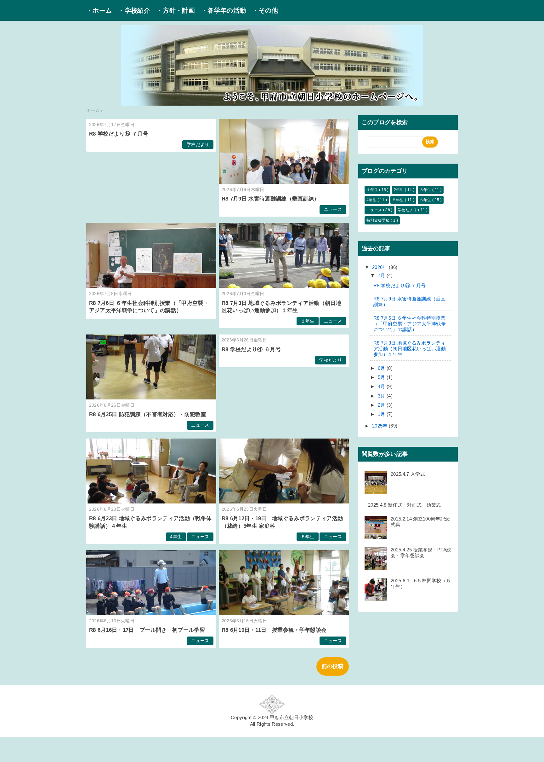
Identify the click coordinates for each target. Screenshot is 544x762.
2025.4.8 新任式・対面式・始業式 (404, 505)
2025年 (380, 425)
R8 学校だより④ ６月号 (251, 349)
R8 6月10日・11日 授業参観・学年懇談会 (274, 630)
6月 (382, 368)
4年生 (176, 536)
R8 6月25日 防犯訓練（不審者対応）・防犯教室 (148, 414)
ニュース (333, 209)
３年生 (426, 190)
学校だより (198, 144)
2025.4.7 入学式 (408, 474)
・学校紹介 (134, 10)
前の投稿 (332, 666)
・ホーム (99, 10)
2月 (382, 405)
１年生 (307, 321)
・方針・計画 (175, 10)
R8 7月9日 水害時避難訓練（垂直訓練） (271, 199)
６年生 (426, 200)
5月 (382, 377)
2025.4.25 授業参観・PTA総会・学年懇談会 (421, 552)
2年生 (399, 190)
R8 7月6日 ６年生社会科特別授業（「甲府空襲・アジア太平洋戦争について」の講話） (409, 323)
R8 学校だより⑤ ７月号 (118, 134)
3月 (382, 395)
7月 (382, 275)
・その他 (265, 10)
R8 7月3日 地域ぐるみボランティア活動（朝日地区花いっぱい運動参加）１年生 (409, 348)
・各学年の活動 (223, 10)
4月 (382, 386)
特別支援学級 (378, 220)
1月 (382, 414)
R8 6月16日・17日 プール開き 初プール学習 (147, 630)
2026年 (380, 267)
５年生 (307, 536)
